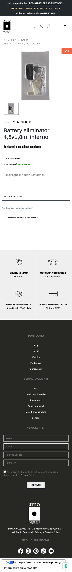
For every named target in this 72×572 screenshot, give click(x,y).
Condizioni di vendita (36, 394)
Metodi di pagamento (36, 412)
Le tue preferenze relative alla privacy (37, 562)
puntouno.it (36, 369)
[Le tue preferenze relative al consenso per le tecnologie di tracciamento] (66, 566)
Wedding (36, 357)
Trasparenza (36, 400)
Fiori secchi (35, 363)
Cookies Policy (52, 532)
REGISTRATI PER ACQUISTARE (45, 3)
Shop (36, 345)
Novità (36, 351)
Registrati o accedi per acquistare (22, 147)
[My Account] (41, 26)
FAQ (36, 388)
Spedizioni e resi (36, 406)
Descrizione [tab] (15, 196)
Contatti (36, 418)
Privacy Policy (27, 475)
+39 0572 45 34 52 (47, 13)
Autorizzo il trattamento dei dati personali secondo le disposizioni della (30, 473)
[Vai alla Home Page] (4, 40)
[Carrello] (49, 26)
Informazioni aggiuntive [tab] (23, 217)
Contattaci (37, 174)
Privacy (39, 532)
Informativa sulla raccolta (20, 568)
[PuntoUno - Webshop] (6, 26)
